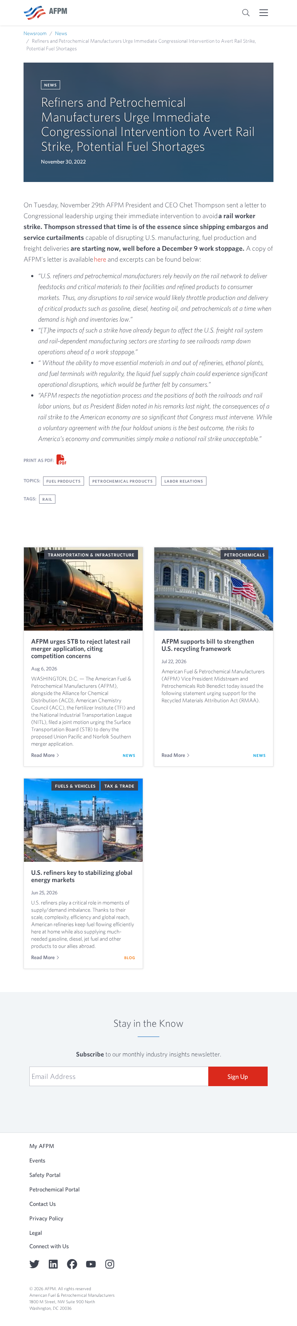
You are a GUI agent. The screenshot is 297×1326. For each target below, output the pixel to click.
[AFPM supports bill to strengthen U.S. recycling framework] (213, 589)
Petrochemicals (244, 554)
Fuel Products (63, 481)
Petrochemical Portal (54, 1189)
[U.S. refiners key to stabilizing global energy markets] (83, 820)
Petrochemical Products (122, 481)
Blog (129, 957)
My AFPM (41, 1146)
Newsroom (35, 33)
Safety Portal (44, 1175)
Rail (47, 499)
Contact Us (42, 1203)
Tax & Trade (119, 785)
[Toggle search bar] (246, 13)
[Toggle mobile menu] (263, 13)
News (61, 33)
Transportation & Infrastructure (91, 554)
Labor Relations (183, 481)
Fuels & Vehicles (75, 785)
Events (37, 1160)
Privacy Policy (46, 1218)
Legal (35, 1232)
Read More (43, 755)
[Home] (45, 13)
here (100, 259)
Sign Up (237, 1076)
